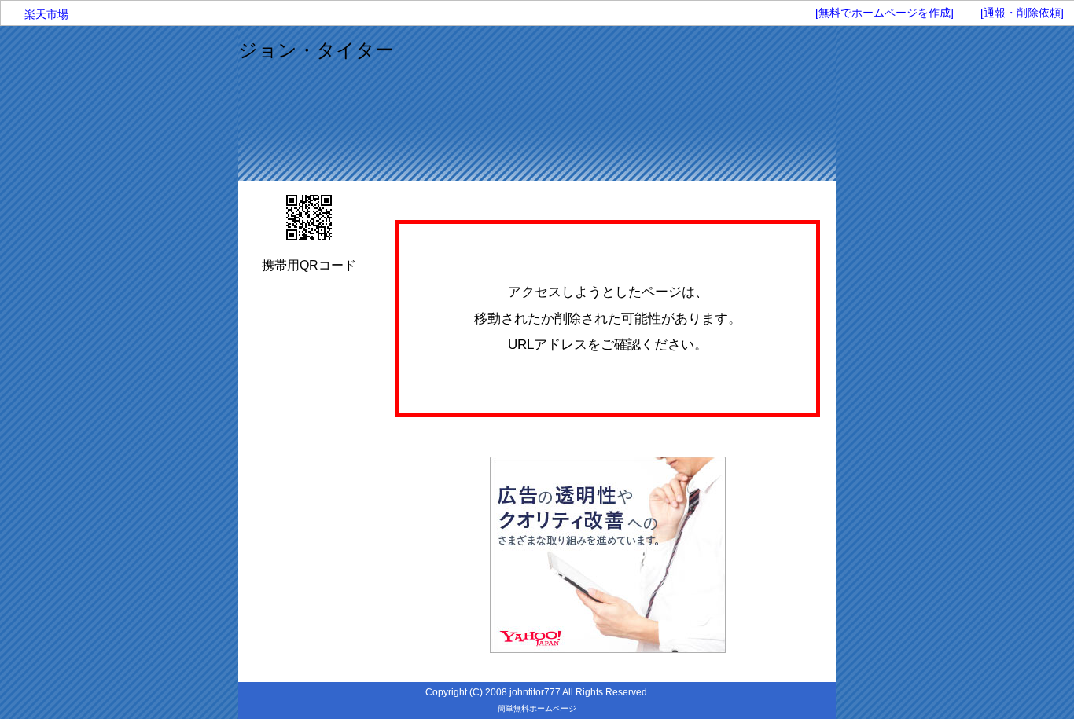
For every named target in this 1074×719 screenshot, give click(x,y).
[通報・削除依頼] (1022, 12)
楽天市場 (46, 14)
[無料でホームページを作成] (884, 12)
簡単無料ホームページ (537, 708)
